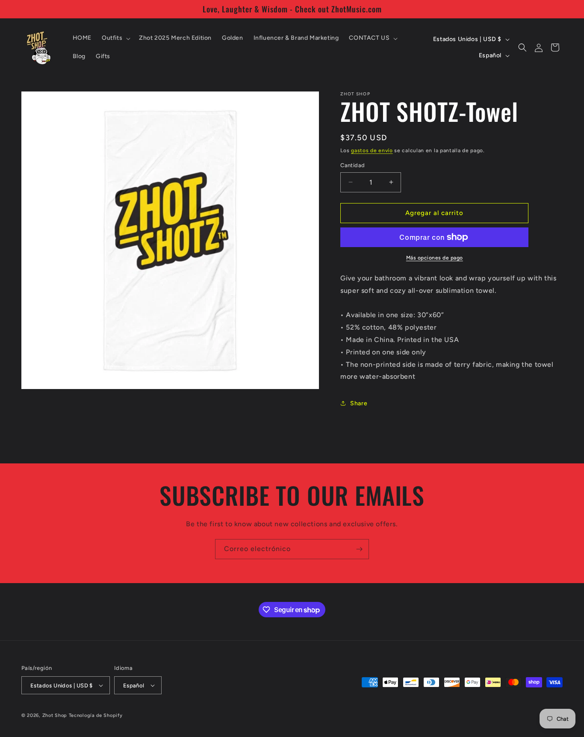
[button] (115, 38)
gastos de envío (372, 150)
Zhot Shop (54, 715)
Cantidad (352, 165)
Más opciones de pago (434, 258)
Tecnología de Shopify (96, 715)
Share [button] (358, 403)
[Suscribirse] (359, 549)
